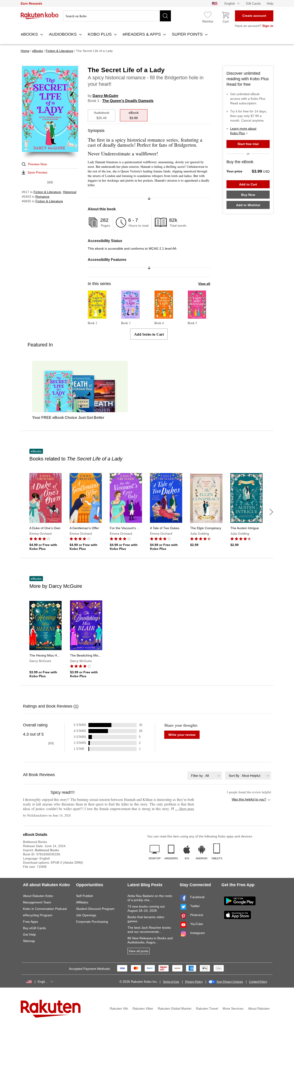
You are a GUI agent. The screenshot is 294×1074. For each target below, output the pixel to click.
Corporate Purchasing (92, 921)
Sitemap (29, 941)
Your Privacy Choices (229, 981)
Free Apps (30, 921)
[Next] (271, 511)
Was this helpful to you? (249, 799)
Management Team (37, 902)
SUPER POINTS (188, 34)
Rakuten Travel (207, 1008)
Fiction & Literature (47, 192)
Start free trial (248, 144)
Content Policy (258, 981)
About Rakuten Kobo (38, 896)
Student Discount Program (95, 909)
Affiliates (82, 902)
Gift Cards (253, 3)
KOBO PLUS (100, 34)
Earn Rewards (31, 3)
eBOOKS (30, 34)
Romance (42, 196)
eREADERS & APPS (142, 34)
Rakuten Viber (143, 1008)
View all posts (138, 951)
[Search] (165, 15)
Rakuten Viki (119, 1008)
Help (270, 3)
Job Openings (86, 915)
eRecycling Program (37, 915)
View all (204, 284)
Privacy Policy (194, 981)
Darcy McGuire (105, 96)
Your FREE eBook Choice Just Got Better (68, 418)
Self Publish (84, 896)
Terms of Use (171, 981)
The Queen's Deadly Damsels (127, 101)
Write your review (181, 735)
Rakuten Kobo (40, 15)
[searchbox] (117, 15)
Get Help (29, 934)
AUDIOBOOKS (63, 34)
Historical (69, 192)
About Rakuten (259, 1008)
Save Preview (37, 172)
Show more (184, 808)
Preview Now (37, 164)
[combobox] (204, 775)
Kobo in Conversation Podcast (45, 909)
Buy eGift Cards (34, 928)
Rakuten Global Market (174, 1008)
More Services (233, 1008)
